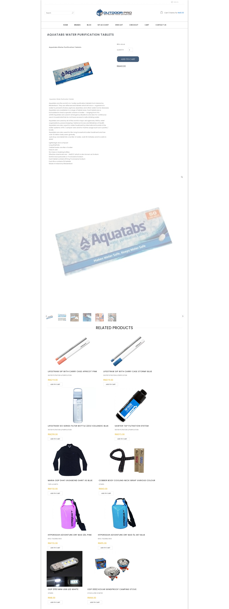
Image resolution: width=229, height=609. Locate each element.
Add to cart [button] (55, 384)
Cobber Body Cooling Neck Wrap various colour (127, 480)
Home (65, 25)
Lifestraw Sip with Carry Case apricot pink (72, 371)
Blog (89, 25)
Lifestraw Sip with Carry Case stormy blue (127, 371)
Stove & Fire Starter (95, 593)
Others (101, 484)
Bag (49, 539)
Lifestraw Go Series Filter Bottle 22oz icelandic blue (78, 426)
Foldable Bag (57, 539)
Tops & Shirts (53, 484)
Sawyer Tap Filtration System (132, 426)
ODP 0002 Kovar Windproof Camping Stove (112, 589)
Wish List (119, 25)
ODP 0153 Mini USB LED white (63, 589)
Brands (77, 25)
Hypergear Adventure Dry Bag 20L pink (70, 534)
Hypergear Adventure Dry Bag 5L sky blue (121, 534)
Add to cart (128, 59)
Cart (147, 25)
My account (103, 25)
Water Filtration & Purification (60, 375)
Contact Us (161, 25)
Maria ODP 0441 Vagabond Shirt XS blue (70, 480)
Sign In (175, 2)
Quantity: (120, 50)
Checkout (133, 25)
